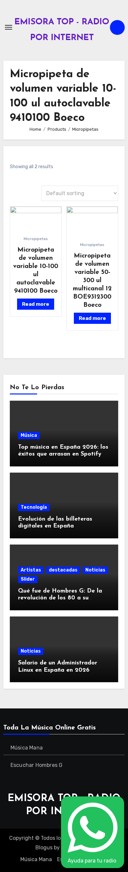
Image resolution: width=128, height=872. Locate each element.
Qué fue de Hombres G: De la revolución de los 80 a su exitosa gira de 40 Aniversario (61, 598)
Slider (28, 579)
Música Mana (27, 748)
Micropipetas (36, 238)
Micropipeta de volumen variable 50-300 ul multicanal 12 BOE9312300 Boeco (92, 280)
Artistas (31, 570)
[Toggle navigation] (8, 27)
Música (29, 435)
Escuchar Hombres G (37, 765)
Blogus (44, 847)
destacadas (63, 570)
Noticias (95, 570)
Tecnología (34, 507)
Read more (35, 304)
